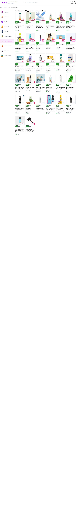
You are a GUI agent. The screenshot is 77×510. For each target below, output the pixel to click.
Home (1, 7)
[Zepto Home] (4, 3)
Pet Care (5, 7)
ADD (23, 19)
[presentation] (3, 7)
